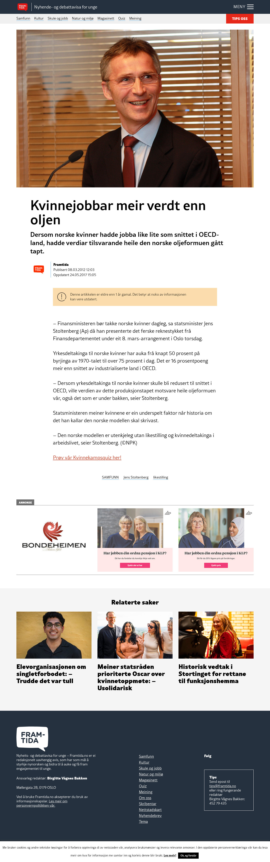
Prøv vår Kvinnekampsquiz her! (87, 457)
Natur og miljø (82, 18)
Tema (143, 821)
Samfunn (23, 18)
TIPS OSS (240, 18)
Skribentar (147, 803)
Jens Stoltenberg (136, 477)
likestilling (160, 477)
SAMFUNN (110, 477)
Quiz (121, 18)
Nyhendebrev (150, 815)
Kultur (39, 18)
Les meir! (170, 855)
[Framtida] (23, 7)
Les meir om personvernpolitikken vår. (41, 803)
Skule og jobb (58, 18)
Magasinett (105, 18)
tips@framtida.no (222, 785)
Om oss (145, 797)
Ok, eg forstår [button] (188, 855)
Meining (135, 18)
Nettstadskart (150, 809)
